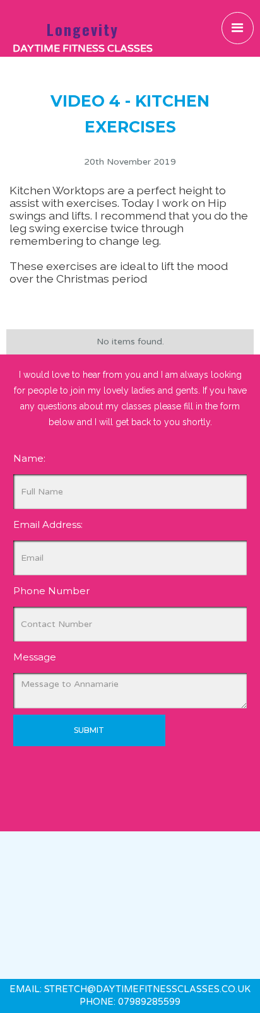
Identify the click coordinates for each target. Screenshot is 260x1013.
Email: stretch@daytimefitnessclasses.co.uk (130, 989)
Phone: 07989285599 (130, 1002)
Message (34, 657)
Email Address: (48, 524)
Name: (29, 458)
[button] (238, 28)
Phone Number (51, 591)
